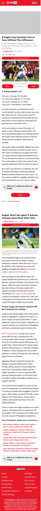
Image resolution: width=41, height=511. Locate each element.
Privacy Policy (7, 484)
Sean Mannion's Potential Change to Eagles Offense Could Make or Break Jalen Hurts (20, 450)
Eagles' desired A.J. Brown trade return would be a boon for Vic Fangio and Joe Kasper (19, 432)
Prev (7, 86)
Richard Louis (9, 221)
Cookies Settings (8, 495)
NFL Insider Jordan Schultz (21, 294)
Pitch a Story (29, 481)
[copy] (13, 54)
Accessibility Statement (10, 491)
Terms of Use (30, 484)
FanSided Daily (7, 481)
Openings (28, 474)
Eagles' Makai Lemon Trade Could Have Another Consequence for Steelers (19, 444)
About (4, 474)
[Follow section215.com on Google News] (36, 187)
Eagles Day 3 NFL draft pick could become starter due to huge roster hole (20, 439)
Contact (5, 477)
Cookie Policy (7, 488)
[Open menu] (3, 3)
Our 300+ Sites (30, 477)
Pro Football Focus (11, 334)
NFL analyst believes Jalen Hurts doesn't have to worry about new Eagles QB (19, 426)
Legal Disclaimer (31, 488)
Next (33, 86)
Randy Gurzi (8, 51)
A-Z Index (28, 491)
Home (4, 201)
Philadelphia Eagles (13, 201)
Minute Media (11, 499)
